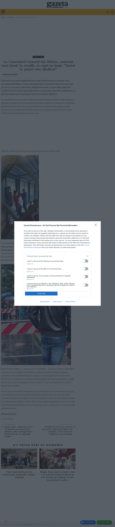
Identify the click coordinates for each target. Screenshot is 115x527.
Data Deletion (45, 301)
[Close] (96, 225)
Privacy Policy (70, 301)
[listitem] (57, 256)
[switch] (85, 261)
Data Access (57, 301)
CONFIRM (41, 293)
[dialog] (57, 263)
